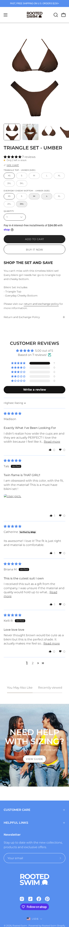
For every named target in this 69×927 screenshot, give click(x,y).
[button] (55, 14)
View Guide (34, 759)
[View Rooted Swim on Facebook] (39, 899)
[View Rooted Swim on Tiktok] (30, 899)
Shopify (61, 925)
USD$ (35, 918)
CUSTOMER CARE (17, 810)
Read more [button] (52, 441)
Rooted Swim (20, 925)
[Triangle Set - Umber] (12, 132)
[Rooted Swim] (34, 15)
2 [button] (32, 663)
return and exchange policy (41, 304)
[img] (12, 413)
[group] (34, 3)
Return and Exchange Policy (22, 317)
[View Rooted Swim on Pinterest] (47, 899)
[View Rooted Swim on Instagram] (22, 899)
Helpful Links (16, 822)
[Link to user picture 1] (12, 503)
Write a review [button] (34, 389)
